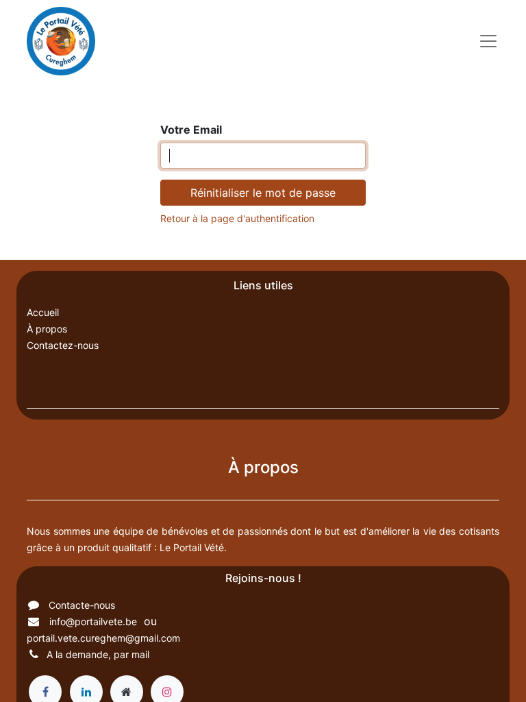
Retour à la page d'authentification (237, 218)
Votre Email (191, 129)
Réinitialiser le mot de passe (263, 192)
